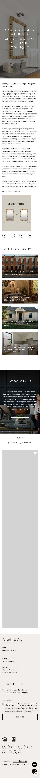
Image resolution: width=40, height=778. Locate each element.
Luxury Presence (20, 761)
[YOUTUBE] (26, 747)
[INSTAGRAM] (10, 747)
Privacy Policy (27, 711)
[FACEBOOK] (4, 747)
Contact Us (20, 420)
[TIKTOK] (10, 752)
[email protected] (9, 650)
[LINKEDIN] (15, 747)
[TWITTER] (20, 747)
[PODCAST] (4, 752)
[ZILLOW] (20, 752)
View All (20, 363)
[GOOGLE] (15, 752)
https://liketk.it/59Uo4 (11, 191)
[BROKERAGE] (31, 747)
